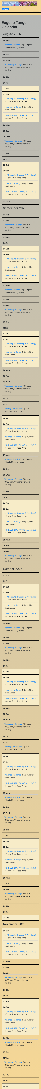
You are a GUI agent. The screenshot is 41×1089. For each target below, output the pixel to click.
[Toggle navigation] (36, 9)
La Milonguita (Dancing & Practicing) (20, 98)
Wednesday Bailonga (13, 64)
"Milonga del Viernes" (13, 408)
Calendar (5, 9)
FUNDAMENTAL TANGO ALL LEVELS (20, 115)
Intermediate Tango (12, 107)
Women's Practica (12, 44)
